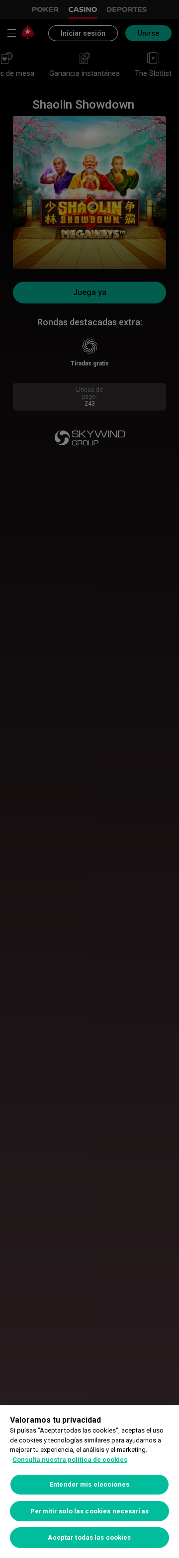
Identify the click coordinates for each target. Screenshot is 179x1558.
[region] (89, 1481)
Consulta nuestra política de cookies (69, 1459)
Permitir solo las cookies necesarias (89, 1511)
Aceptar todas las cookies (89, 1537)
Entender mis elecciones (89, 1484)
